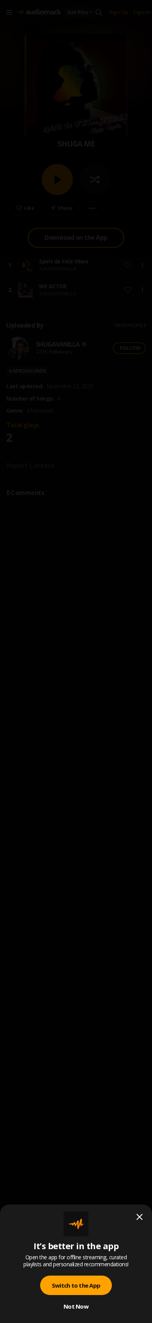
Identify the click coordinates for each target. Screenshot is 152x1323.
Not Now (76, 1306)
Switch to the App (76, 1285)
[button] (76, 661)
